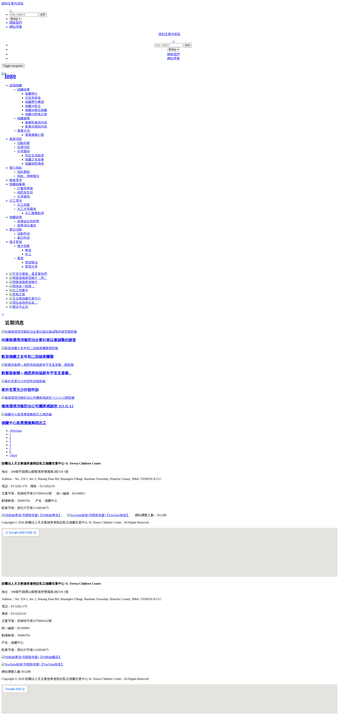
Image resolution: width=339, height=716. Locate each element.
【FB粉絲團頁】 (50, 657)
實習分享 (31, 266)
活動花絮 (23, 143)
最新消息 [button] (15, 139)
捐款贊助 (23, 172)
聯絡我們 (15, 22)
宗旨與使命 (33, 97)
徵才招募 (23, 246)
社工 (28, 254)
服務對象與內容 (36, 122)
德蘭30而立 (33, 106)
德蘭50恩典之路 (36, 114)
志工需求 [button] (15, 200)
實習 (20, 258)
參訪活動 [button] (15, 229)
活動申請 (23, 233)
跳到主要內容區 (13, 3)
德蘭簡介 (31, 93)
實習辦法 (31, 262)
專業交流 (23, 130)
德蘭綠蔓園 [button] (17, 184)
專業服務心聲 (34, 134)
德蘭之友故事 (34, 159)
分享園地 (23, 151)
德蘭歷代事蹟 (34, 102)
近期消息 (23, 147)
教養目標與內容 (36, 126)
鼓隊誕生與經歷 (28, 221)
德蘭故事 (23, 89)
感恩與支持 (25, 192)
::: (10, 10)
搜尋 (42, 14)
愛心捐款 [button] (15, 167)
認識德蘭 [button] (15, 85)
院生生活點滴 (34, 155)
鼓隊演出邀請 (26, 225)
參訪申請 (23, 237)
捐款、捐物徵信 (28, 176)
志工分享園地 (26, 209)
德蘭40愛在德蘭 (36, 110)
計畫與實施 (25, 188)
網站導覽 (15, 26)
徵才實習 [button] (15, 242)
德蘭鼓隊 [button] (15, 217)
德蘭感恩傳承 (34, 163)
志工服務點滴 (34, 213)
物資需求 (15, 180)
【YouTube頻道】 (117, 515)
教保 (28, 250)
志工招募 (23, 204)
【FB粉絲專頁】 (50, 515)
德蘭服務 (23, 118)
